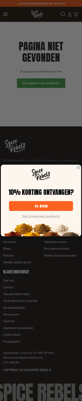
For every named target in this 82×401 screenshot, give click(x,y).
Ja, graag (41, 206)
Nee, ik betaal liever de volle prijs (40, 216)
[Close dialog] (78, 167)
